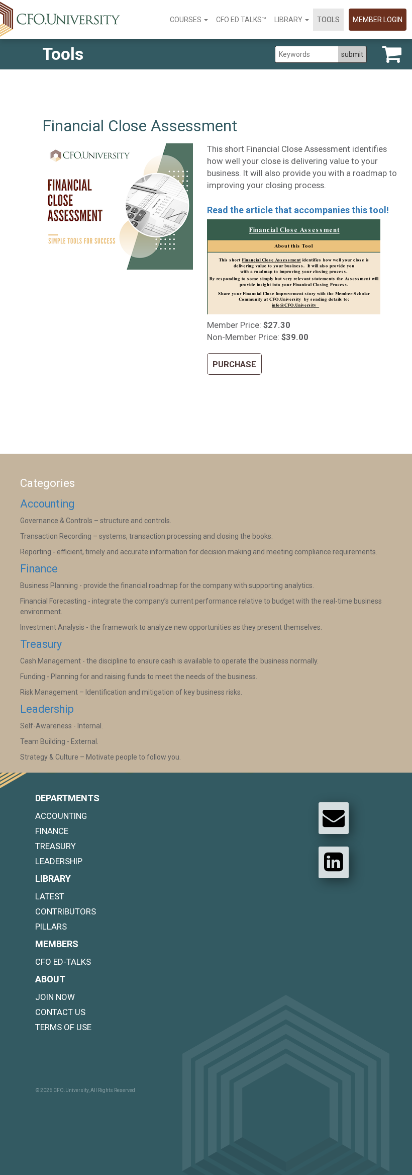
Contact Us (60, 1012)
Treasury (41, 644)
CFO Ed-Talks (63, 962)
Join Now (55, 997)
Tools (328, 20)
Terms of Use (63, 1027)
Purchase (234, 364)
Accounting (47, 503)
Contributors (65, 911)
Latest (49, 896)
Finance (39, 568)
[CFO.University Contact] (334, 818)
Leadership (47, 709)
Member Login (377, 20)
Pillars (51, 926)
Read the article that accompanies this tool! (298, 210)
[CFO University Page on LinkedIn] (333, 862)
